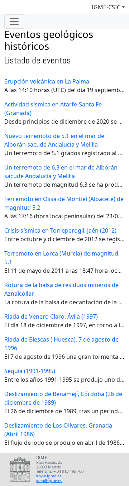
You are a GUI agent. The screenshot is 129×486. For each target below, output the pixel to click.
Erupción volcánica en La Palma (46, 81)
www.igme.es (48, 475)
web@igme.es (49, 480)
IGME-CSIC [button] (106, 7)
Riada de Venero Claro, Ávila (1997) (51, 316)
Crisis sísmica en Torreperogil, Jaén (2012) (60, 230)
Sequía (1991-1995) (29, 371)
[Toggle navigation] (14, 21)
